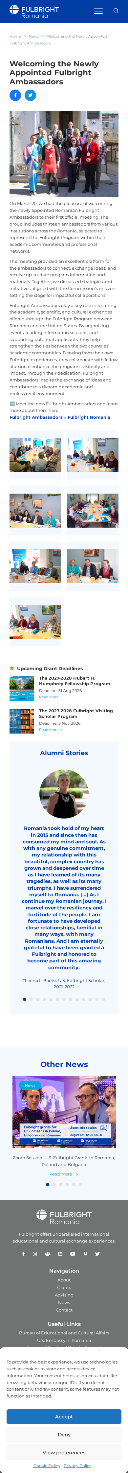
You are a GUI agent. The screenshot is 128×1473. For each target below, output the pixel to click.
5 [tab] (51, 999)
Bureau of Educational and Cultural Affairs (64, 1332)
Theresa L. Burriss (40, 980)
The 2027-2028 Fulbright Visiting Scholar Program (76, 713)
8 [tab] (70, 999)
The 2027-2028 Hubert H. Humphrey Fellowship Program (74, 680)
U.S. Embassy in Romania (64, 1340)
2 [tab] (31, 999)
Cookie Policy (46, 1465)
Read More (49, 697)
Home (15, 36)
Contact (64, 1309)
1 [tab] (24, 999)
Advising (64, 1294)
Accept (64, 1417)
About (64, 1279)
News (34, 36)
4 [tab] (44, 999)
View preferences (64, 1452)
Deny (64, 1434)
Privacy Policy (78, 1465)
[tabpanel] (64, 879)
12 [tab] (97, 999)
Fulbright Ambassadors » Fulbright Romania (60, 417)
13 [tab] (103, 999)
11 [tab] (90, 999)
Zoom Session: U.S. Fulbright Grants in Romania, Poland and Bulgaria (64, 1161)
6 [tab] (57, 999)
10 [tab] (83, 999)
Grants (64, 1287)
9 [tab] (77, 999)
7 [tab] (64, 999)
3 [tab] (37, 999)
